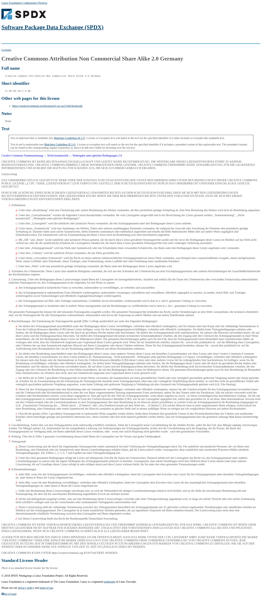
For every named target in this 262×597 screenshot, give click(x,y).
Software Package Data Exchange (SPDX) (52, 27)
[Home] (23, 18)
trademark (109, 581)
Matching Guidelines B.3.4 (59, 144)
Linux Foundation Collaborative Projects (24, 2)
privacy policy (26, 587)
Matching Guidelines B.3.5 (69, 138)
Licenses (6, 49)
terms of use (46, 587)
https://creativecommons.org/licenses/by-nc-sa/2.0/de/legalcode (47, 105)
